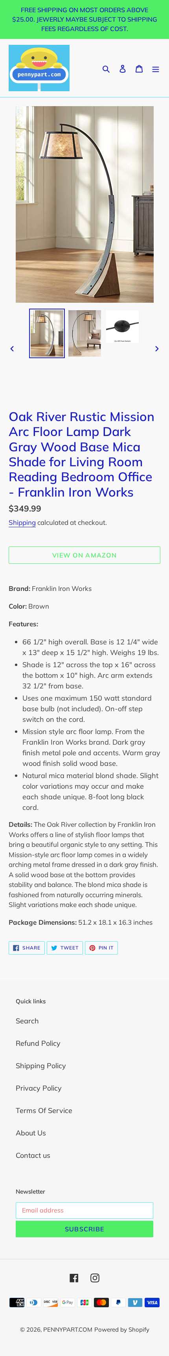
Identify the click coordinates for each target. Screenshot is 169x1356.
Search (27, 1020)
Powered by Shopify (121, 1329)
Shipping (22, 522)
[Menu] (155, 68)
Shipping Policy (41, 1065)
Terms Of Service (44, 1110)
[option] (47, 334)
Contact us (33, 1155)
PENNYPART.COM (67, 1329)
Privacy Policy (39, 1088)
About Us (31, 1132)
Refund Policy (38, 1043)
